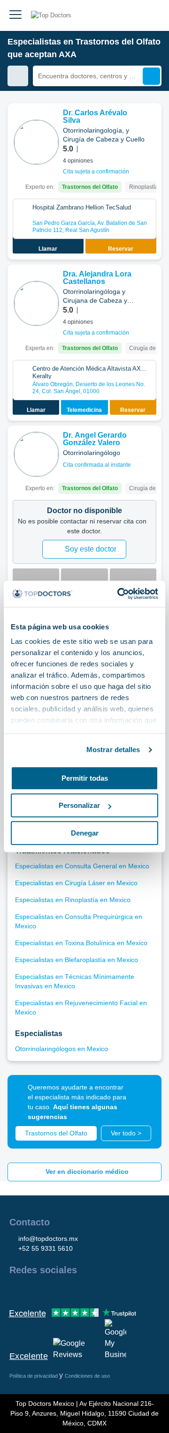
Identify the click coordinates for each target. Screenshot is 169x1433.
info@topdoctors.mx (48, 1238)
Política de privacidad (34, 1376)
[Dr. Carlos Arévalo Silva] (36, 142)
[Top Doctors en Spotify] (118, 1290)
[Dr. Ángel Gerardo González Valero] (36, 454)
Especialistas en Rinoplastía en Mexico (73, 899)
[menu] (15, 15)
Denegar (85, 833)
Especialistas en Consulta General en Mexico (82, 866)
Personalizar (79, 805)
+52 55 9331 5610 (45, 1248)
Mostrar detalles (113, 750)
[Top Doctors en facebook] (16, 1290)
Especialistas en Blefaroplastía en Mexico (76, 959)
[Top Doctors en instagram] (32, 1290)
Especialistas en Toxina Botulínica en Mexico (81, 943)
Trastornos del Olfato (56, 1133)
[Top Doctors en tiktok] (100, 1290)
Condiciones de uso (87, 1376)
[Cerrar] (143, 1092)
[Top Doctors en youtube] (83, 1290)
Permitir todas (84, 778)
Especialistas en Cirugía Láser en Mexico (76, 883)
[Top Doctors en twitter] (66, 1290)
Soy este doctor (90, 549)
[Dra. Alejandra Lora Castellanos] (36, 303)
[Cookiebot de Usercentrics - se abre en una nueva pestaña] (119, 594)
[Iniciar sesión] (151, 15)
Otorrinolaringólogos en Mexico (61, 1048)
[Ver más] (150, 123)
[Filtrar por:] (18, 76)
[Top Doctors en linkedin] (49, 1290)
